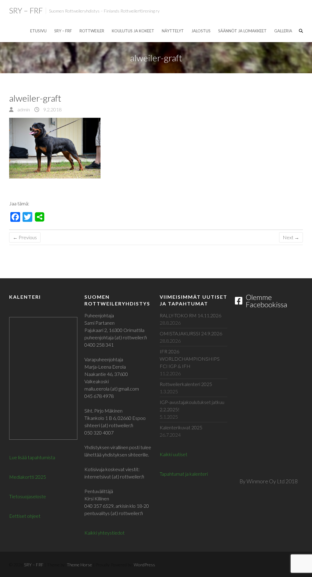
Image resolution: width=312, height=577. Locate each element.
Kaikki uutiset (173, 454)
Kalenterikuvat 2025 (181, 427)
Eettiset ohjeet (25, 516)
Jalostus (201, 30)
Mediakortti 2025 (27, 477)
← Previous (25, 237)
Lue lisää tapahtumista (32, 457)
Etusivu (38, 30)
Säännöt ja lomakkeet (242, 30)
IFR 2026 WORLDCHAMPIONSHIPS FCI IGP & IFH (190, 358)
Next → (291, 237)
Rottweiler (92, 30)
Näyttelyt (173, 30)
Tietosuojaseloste (27, 496)
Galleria (283, 30)
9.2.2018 (52, 109)
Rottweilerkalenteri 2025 (186, 384)
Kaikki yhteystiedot (104, 533)
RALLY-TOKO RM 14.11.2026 (190, 315)
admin (23, 109)
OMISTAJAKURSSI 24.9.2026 (191, 333)
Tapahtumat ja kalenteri (184, 474)
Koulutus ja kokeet (133, 30)
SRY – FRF (26, 10)
